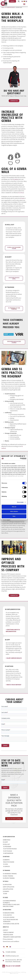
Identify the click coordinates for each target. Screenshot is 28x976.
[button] (18, 1)
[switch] (24, 487)
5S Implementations (10, 7)
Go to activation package (14, 818)
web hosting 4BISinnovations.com (18, 973)
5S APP (7, 640)
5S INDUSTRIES (7, 909)
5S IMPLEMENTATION (12, 609)
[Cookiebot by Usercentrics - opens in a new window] (20, 458)
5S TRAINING (9, 287)
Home (2, 7)
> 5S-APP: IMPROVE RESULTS (14, 658)
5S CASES (5, 897)
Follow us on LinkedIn (13, 966)
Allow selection (14, 511)
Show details (20, 502)
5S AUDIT (8, 257)
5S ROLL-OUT (9, 225)
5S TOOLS (5, 881)
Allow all (14, 506)
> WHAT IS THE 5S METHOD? (13, 684)
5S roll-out (21, 192)
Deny (14, 516)
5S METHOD (9, 666)
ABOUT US (6, 927)
